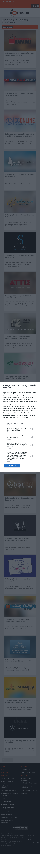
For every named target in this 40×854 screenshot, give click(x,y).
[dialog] (20, 427)
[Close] (36, 386)
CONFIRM (12, 465)
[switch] (31, 429)
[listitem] (20, 424)
